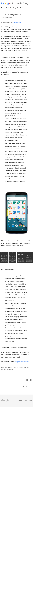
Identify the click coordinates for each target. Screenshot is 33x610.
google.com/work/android (22, 362)
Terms (30, 400)
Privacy (25, 400)
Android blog (17, 22)
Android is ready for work (11, 15)
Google (20, 400)
